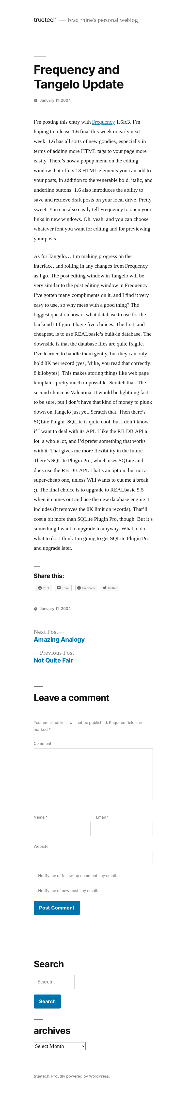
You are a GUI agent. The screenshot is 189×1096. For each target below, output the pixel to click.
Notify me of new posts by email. (68, 890)
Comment (42, 743)
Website (41, 846)
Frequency (103, 121)
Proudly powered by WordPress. (80, 1076)
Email (102, 817)
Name (40, 817)
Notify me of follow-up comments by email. (77, 875)
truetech (45, 19)
